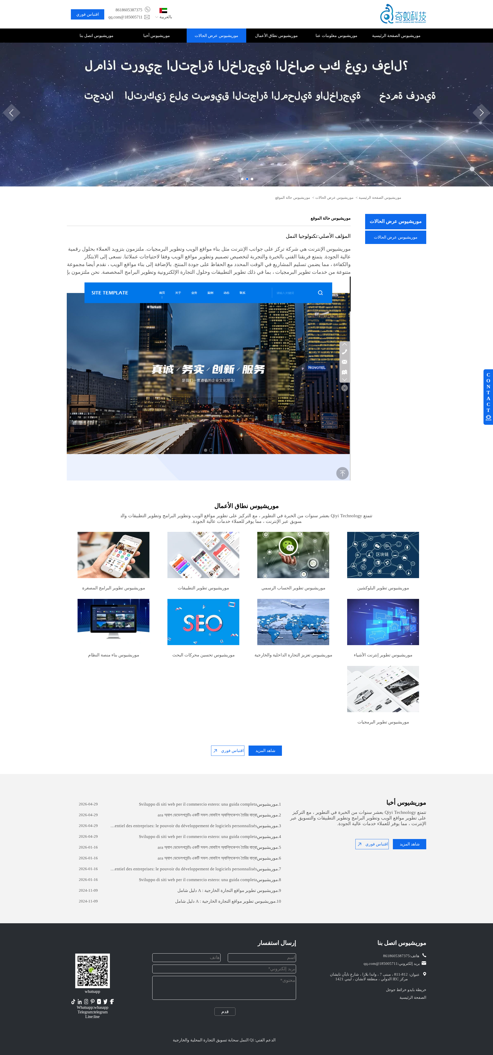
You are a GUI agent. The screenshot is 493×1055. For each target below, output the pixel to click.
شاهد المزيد (265, 750)
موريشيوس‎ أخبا (156, 35)
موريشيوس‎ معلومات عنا (336, 35)
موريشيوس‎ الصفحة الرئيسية (396, 35)
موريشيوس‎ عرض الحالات (216, 35)
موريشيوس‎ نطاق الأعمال (276, 35)
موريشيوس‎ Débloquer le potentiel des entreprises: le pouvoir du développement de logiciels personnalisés (195, 825)
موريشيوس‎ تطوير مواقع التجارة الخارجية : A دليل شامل (229, 890)
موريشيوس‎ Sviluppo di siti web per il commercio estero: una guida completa (209, 804)
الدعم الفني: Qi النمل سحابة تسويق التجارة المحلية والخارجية (224, 1040)
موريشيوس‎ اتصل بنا (96, 35)
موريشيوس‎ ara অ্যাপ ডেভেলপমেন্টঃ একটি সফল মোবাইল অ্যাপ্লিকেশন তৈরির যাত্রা (219, 815)
